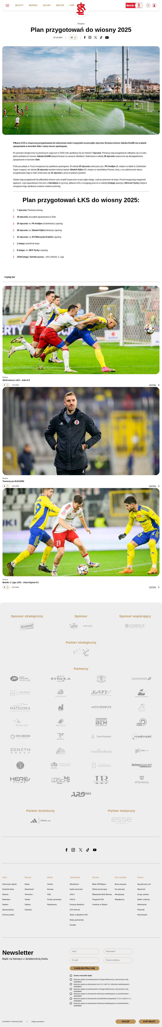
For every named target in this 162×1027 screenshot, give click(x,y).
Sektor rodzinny (143, 899)
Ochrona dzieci (8, 915)
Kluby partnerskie (77, 920)
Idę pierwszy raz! (144, 884)
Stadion (5, 904)
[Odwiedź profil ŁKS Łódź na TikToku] (87, 850)
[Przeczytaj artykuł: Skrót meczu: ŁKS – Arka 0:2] (81, 329)
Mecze (60, 5)
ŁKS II (72, 894)
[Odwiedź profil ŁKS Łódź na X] (80, 850)
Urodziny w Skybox (99, 904)
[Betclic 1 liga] (134, 5)
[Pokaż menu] (7, 5)
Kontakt (73, 925)
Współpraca (119, 899)
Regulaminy (52, 904)
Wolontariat (141, 904)
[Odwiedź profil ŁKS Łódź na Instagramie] (73, 850)
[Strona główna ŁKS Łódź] (81, 9)
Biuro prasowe (120, 884)
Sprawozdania (8, 910)
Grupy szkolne (143, 894)
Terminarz (29, 894)
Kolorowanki (142, 915)
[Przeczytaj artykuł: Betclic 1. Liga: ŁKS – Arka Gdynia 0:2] (81, 532)
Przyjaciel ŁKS (98, 899)
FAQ (49, 894)
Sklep (46, 5)
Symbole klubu (8, 889)
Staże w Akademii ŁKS (79, 915)
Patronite (141, 910)
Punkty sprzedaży (54, 899)
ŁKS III (72, 899)
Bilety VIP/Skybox (99, 884)
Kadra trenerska (76, 889)
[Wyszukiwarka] (148, 5)
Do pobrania (120, 889)
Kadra (27, 884)
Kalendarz (6, 899)
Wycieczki (141, 889)
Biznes (33, 5)
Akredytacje (119, 894)
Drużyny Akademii (77, 904)
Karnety (50, 889)
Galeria (28, 904)
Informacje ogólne (9, 884)
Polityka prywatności (38, 1021)
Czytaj (152, 385)
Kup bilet (149, 1021)
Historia (5, 894)
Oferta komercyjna (99, 889)
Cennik (50, 884)
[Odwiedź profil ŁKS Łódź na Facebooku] (66, 850)
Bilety (19, 5)
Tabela (27, 899)
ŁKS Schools (75, 910)
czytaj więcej (78, 981)
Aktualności (29, 889)
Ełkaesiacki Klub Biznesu (102, 894)
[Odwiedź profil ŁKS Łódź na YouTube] (94, 850)
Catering (28, 910)
